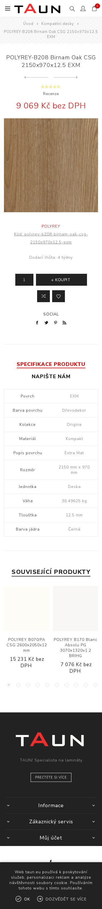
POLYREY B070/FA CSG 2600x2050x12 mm (27, 645)
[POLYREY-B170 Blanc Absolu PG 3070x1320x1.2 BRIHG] (75, 608)
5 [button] (47, 685)
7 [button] (66, 685)
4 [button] (37, 685)
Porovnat (43, 296)
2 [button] (18, 685)
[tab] (51, 364)
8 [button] (76, 685)
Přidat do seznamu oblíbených (58, 296)
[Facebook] (51, 861)
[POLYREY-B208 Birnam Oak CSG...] (36, 77)
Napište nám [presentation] (51, 376)
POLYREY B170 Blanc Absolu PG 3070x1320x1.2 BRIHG (75, 647)
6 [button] (57, 685)
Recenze (51, 93)
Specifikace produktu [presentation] (51, 364)
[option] (26, 631)
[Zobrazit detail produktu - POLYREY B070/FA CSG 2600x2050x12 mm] (26, 608)
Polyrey (51, 226)
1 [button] (8, 685)
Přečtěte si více (51, 777)
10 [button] (95, 685)
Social (51, 314)
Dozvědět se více (66, 899)
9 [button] (86, 685)
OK (27, 899)
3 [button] (28, 685)
